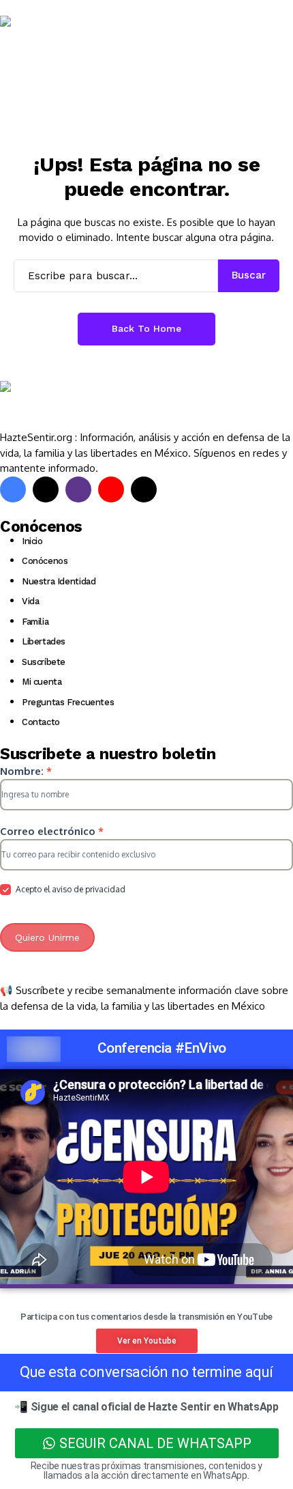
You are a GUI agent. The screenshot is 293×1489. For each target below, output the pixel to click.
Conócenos (45, 561)
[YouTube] (111, 489)
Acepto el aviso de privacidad (69, 889)
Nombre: (26, 771)
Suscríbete (43, 662)
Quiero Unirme (47, 937)
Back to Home (146, 328)
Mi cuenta (42, 682)
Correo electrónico (52, 831)
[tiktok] (144, 489)
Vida (30, 601)
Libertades (43, 641)
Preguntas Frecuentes (68, 702)
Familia (35, 621)
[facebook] (13, 489)
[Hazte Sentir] (41, 40)
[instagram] (78, 489)
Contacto (41, 722)
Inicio (32, 541)
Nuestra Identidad (58, 581)
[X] (46, 489)
